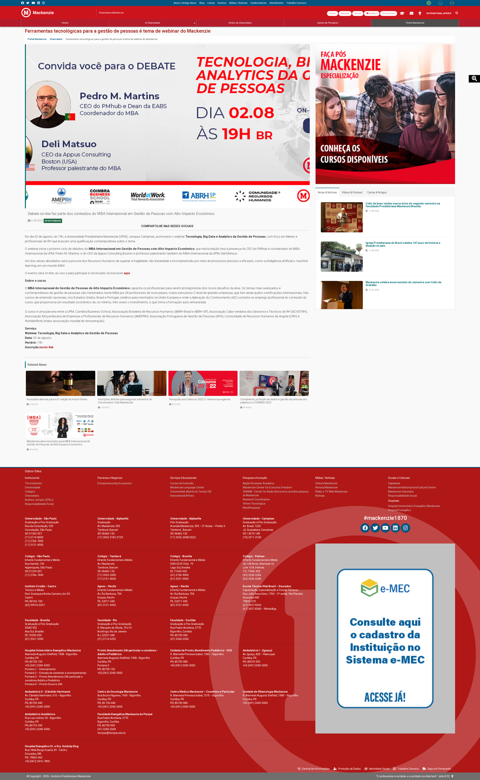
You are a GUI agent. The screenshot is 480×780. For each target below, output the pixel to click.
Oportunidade (53, 221)
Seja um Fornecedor (439, 768)
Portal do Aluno (388, 13)
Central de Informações (316, 768)
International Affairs (438, 13)
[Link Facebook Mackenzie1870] (22, 3)
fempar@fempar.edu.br (112, 732)
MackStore (372, 13)
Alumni (332, 13)
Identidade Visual (379, 768)
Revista (357, 13)
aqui (127, 273)
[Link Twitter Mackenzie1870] (28, 3)
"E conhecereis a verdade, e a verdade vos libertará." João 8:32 (413, 776)
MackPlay (345, 13)
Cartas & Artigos (377, 192)
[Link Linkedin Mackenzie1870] (38, 3)
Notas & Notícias (327, 192)
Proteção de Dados (349, 768)
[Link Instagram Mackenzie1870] (43, 3)
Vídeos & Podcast (352, 192)
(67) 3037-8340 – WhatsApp (259, 608)
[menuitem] (185, 3)
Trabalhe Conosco (408, 768)
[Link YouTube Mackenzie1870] (33, 3)
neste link (46, 347)
